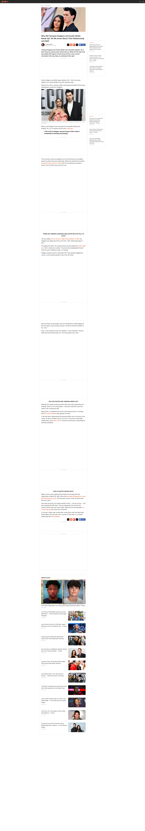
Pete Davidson (55, 516)
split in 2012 (57, 420)
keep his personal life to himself (52, 163)
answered (69, 128)
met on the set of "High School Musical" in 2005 (65, 239)
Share (83, 44)
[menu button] (143, 1)
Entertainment (48, 5)
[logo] (4, 2)
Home (42, 5)
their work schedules (50, 413)
